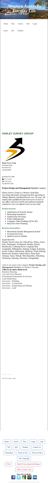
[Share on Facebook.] (13, 477)
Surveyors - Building (10, 281)
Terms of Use (23, 453)
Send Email (7, 181)
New (13, 24)
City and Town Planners (12, 274)
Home (6, 24)
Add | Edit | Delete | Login (9, 378)
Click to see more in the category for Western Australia (24, 266)
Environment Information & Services (17, 276)
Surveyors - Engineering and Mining (17, 286)
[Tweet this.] (18, 477)
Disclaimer (9, 453)
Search (20, 24)
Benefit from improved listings (28, 464)
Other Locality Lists (24, 470)
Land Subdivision (9, 279)
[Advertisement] (24, 57)
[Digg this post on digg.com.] (35, 477)
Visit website (8, 179)
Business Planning (9, 272)
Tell (8, 447)
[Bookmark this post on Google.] (24, 477)
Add (27, 24)
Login (35, 24)
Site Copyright (24, 458)
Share (6, 31)
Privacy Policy (37, 453)
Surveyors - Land (9, 288)
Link (41, 442)
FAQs (8, 464)
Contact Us (37, 447)
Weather (20, 31)
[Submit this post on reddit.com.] (29, 477)
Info (12, 31)
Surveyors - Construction (12, 283)
